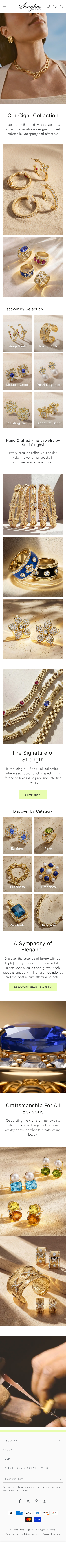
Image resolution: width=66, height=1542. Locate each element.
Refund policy (13, 1534)
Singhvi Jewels (27, 1529)
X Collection (33, 1240)
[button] (48, 6)
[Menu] (5, 6)
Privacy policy (31, 1534)
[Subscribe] (61, 1479)
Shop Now (33, 794)
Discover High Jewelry (33, 987)
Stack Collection (32, 1150)
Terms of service (51, 1534)
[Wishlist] (54, 6)
